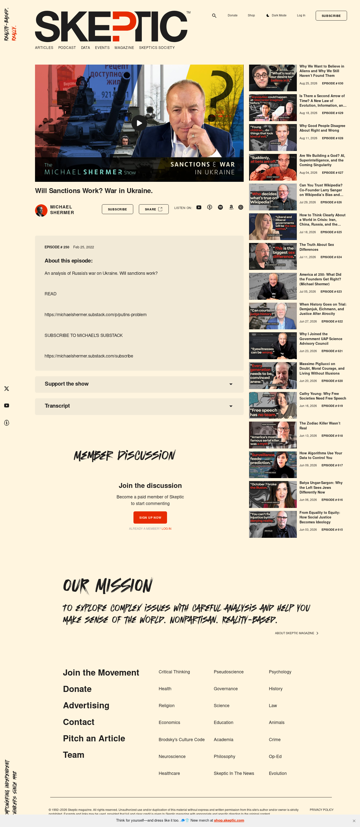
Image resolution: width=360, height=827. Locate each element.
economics (169, 723)
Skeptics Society (157, 48)
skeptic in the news (234, 774)
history (276, 689)
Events (102, 48)
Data (85, 48)
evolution (278, 774)
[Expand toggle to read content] (231, 384)
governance (226, 689)
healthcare (169, 774)
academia (223, 740)
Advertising (86, 706)
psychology (280, 672)
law (273, 706)
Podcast (67, 48)
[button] (331, 16)
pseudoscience (229, 672)
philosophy (224, 757)
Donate (233, 15)
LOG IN (166, 529)
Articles (44, 48)
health (165, 689)
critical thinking (174, 672)
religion (167, 706)
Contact (79, 723)
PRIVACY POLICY (322, 810)
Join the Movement (101, 673)
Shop (251, 15)
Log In (301, 15)
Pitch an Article (94, 739)
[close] (354, 821)
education (223, 723)
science (221, 706)
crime (275, 740)
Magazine (124, 48)
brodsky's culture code (182, 740)
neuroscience (172, 757)
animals (277, 723)
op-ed (275, 757)
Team (73, 756)
